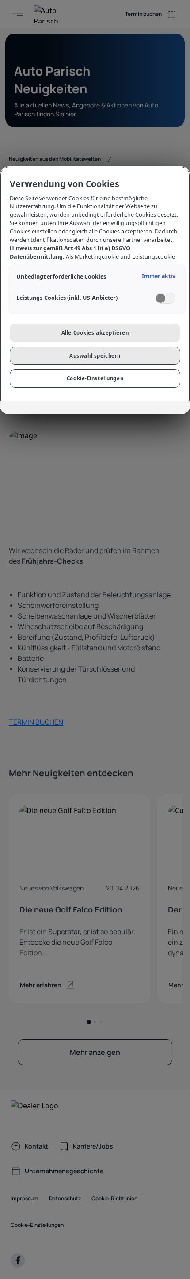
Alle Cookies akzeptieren (95, 332)
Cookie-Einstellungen (95, 378)
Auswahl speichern (95, 355)
